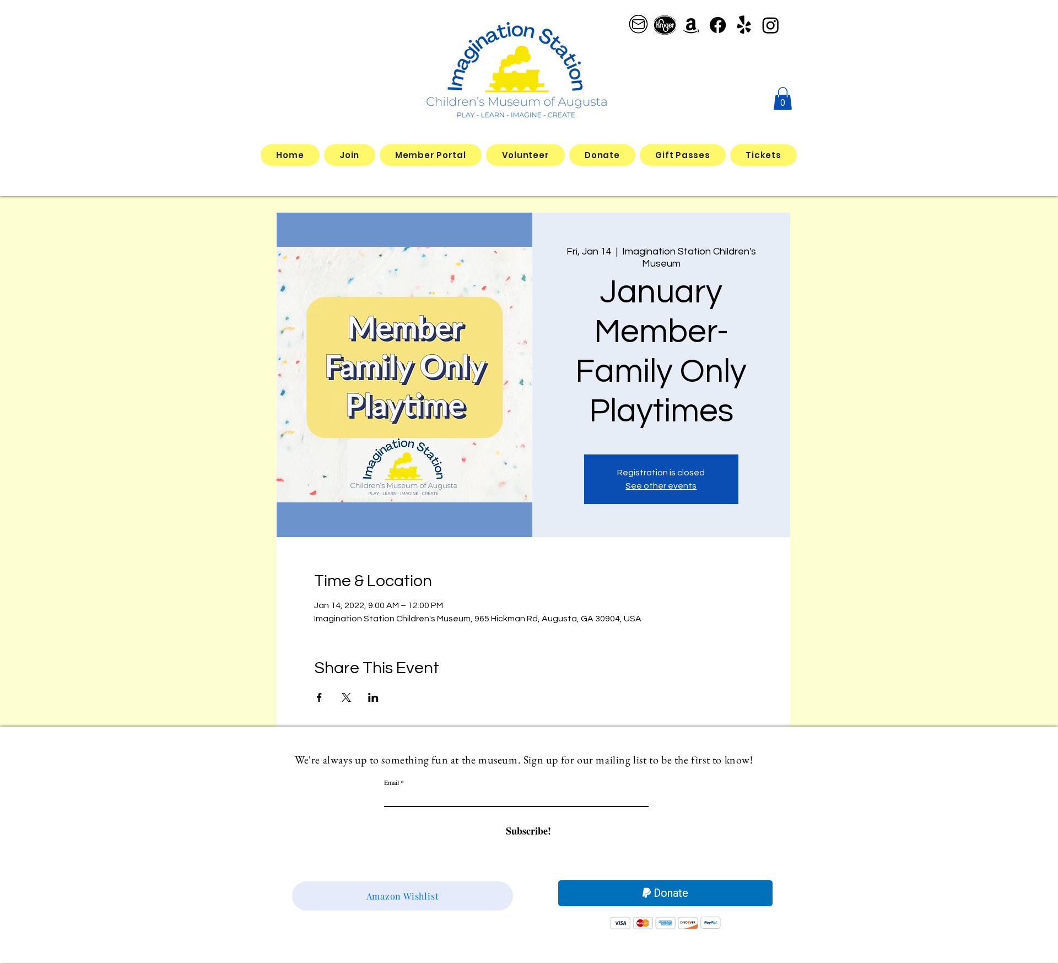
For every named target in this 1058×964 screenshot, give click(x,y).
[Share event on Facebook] (319, 697)
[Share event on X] (346, 697)
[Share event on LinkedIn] (373, 697)
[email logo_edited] (638, 25)
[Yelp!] (744, 25)
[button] (782, 98)
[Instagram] (770, 25)
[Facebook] (717, 25)
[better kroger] (665, 25)
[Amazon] (691, 25)
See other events (661, 485)
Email (391, 782)
